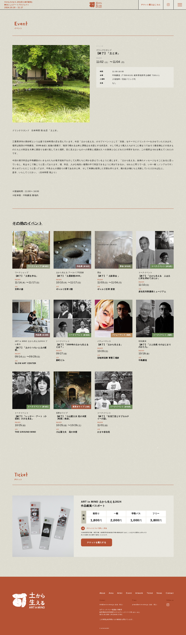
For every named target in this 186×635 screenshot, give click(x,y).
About (102, 593)
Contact (170, 593)
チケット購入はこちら (151, 5)
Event (129, 593)
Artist (119, 593)
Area (111, 593)
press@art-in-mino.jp (140, 604)
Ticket (150, 593)
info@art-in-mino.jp (107, 604)
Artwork (139, 593)
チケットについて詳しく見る (97, 528)
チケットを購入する (96, 542)
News (159, 593)
